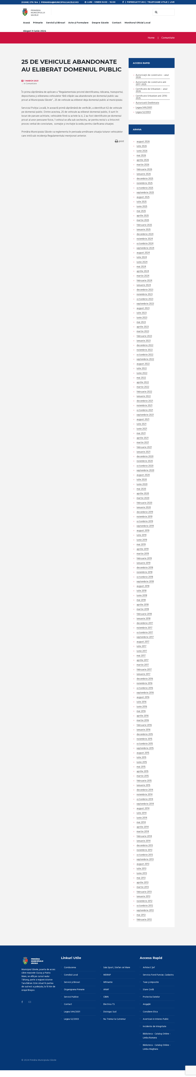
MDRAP (107, 975)
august (143, 142)
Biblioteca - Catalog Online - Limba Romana (156, 1036)
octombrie (145, 188)
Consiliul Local (71, 975)
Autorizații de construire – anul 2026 (152, 76)
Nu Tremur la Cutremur (114, 1019)
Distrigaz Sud (109, 1012)
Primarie (38, 22)
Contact (116, 22)
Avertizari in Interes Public (156, 1019)
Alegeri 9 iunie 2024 (34, 31)
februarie (144, 169)
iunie (142, 151)
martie (143, 165)
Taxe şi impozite (151, 982)
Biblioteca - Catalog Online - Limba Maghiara (156, 1047)
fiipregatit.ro (136, 2)
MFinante (108, 982)
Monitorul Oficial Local (137, 22)
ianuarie (144, 174)
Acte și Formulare (78, 22)
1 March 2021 (31, 81)
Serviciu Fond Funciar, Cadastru (158, 975)
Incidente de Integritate (154, 1026)
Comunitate (168, 38)
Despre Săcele (100, 22)
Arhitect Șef (149, 967)
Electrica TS (109, 1004)
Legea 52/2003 (143, 112)
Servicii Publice (71, 997)
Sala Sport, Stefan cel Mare (116, 967)
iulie (142, 146)
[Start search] (155, 12)
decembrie (145, 179)
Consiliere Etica (150, 1012)
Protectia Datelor (151, 997)
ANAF (106, 989)
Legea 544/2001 (144, 108)
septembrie (145, 193)
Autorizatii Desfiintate (147, 103)
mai (141, 155)
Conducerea (70, 967)
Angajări (147, 1004)
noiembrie (145, 183)
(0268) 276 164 (29, 2)
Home (151, 38)
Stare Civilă (148, 989)
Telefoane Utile (157, 2)
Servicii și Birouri (55, 22)
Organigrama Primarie (74, 989)
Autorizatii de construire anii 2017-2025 (151, 83)
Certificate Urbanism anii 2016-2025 (152, 97)
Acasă (26, 22)
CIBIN (106, 997)
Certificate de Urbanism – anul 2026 (151, 90)
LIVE (172, 2)
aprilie (143, 160)
